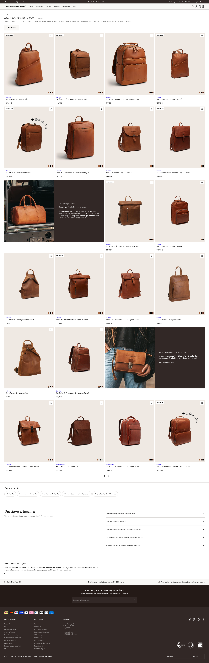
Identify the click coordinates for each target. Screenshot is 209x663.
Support (7, 624)
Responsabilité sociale (41, 632)
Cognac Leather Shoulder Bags (105, 494)
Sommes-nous (39, 624)
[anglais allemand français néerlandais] (198, 656)
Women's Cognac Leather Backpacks (76, 494)
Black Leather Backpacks (50, 494)
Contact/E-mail (68, 632)
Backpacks (10, 494)
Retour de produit (10, 629)
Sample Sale (38, 637)
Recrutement (38, 646)
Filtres (13, 28)
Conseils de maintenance (12, 637)
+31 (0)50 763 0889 (70, 634)
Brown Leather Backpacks (28, 494)
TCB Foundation (39, 635)
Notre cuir (37, 626)
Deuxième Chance (10, 640)
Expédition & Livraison (11, 635)
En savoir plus (9, 574)
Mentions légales (39, 649)
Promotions (8, 643)
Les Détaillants (39, 640)
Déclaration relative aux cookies (42, 656)
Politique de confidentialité (23, 656)
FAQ (5, 626)
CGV (12, 656)
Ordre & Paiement (10, 632)
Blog (5, 649)
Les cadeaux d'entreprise (42, 643)
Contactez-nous (47, 516)
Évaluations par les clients (12, 646)
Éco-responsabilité (40, 629)
